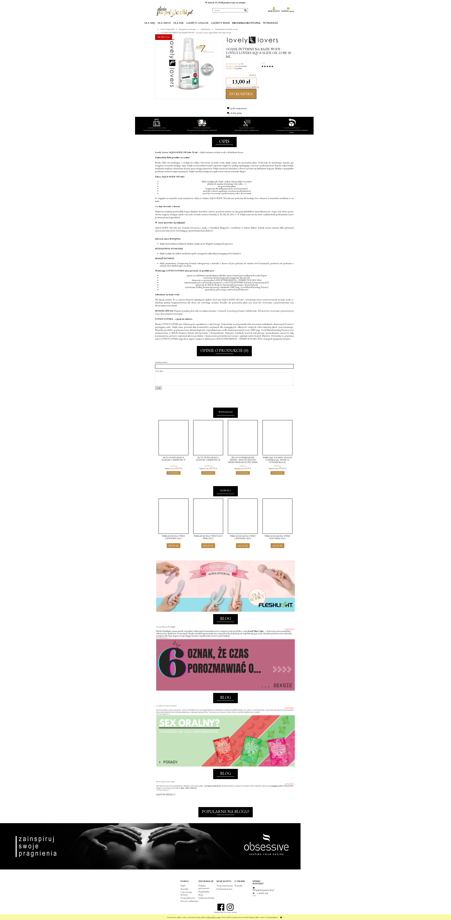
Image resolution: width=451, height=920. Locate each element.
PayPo (183, 885)
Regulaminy (203, 891)
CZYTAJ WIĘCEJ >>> (163, 638)
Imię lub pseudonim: (161, 362)
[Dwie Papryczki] (174, 11)
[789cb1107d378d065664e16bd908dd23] (189, 64)
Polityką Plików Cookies (214, 917)
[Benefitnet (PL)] (252, 39)
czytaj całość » (290, 629)
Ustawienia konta (224, 888)
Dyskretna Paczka (206, 897)
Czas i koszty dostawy (186, 893)
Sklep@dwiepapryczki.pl (263, 890)
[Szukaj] (245, 10)
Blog (200, 894)
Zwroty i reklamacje (189, 901)
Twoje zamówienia (224, 885)
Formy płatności (188, 897)
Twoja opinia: (159, 371)
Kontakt (184, 888)
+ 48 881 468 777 (260, 894)
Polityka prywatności (203, 887)
